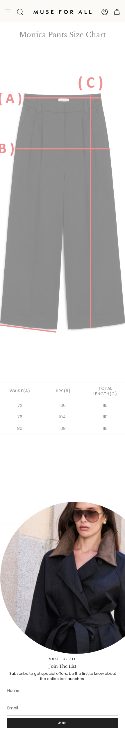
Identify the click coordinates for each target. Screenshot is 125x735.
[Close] (116, 533)
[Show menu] (7, 12)
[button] (20, 12)
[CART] (117, 12)
